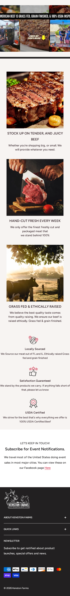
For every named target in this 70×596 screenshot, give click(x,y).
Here (48, 468)
